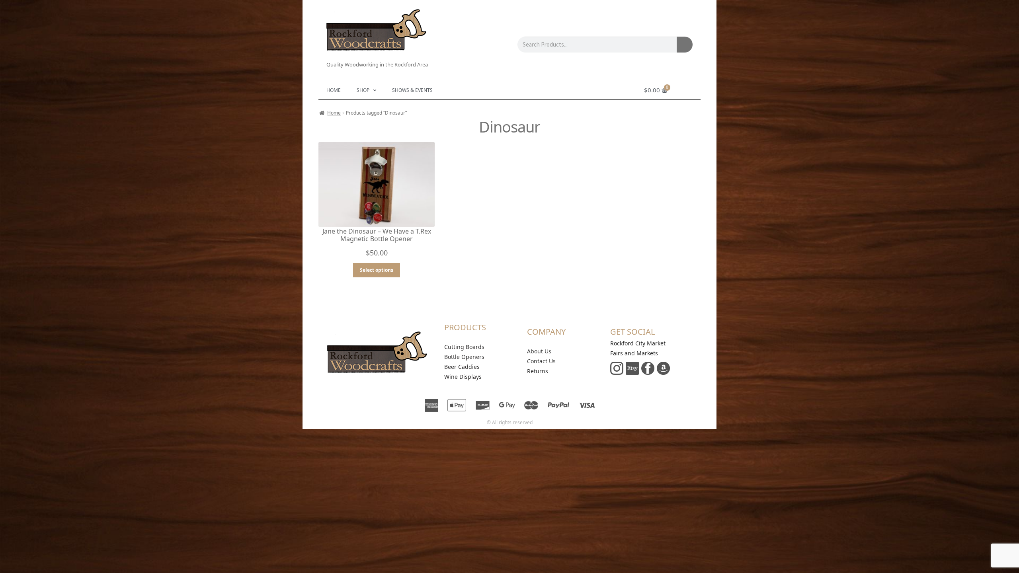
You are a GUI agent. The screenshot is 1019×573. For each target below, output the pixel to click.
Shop (363, 90)
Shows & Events (412, 90)
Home (333, 90)
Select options (376, 270)
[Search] (685, 45)
